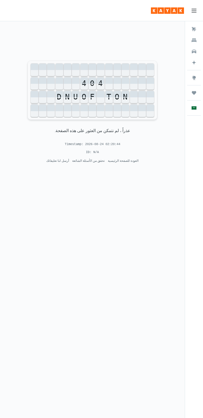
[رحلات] (194, 93)
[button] (194, 10)
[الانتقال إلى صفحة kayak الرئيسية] (167, 10)
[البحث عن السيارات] (194, 51)
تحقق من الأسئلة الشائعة (88, 161)
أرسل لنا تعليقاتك (57, 161)
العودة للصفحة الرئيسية (123, 161)
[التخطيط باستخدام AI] (194, 62)
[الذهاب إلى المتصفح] (194, 77)
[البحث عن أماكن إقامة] (194, 40)
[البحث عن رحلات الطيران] (194, 29)
